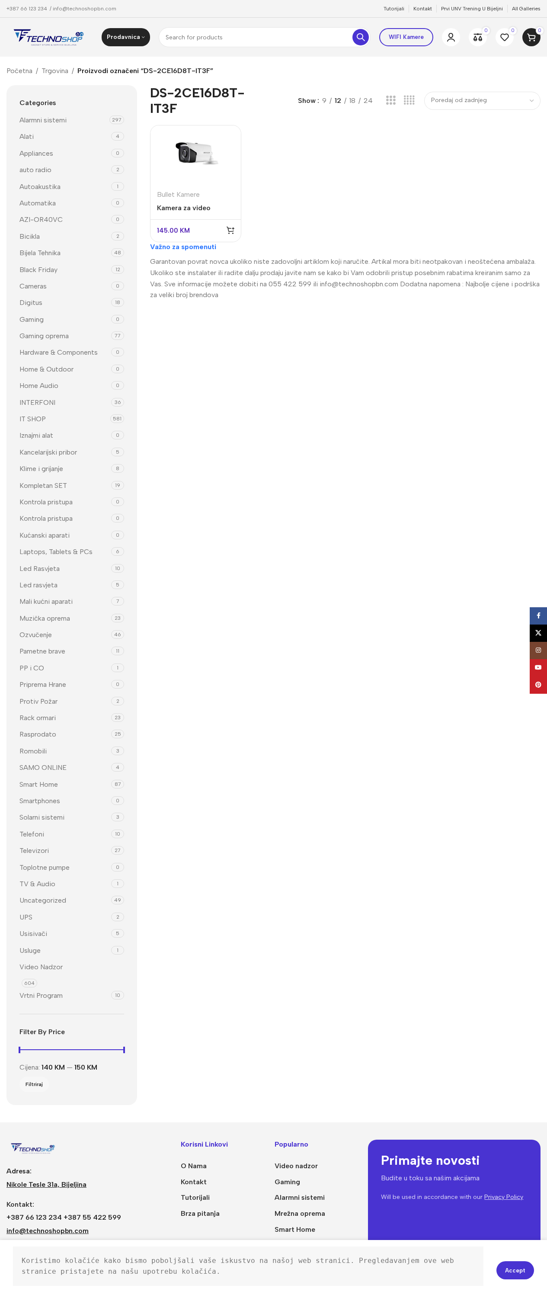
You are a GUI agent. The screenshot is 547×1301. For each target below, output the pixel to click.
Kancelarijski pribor (48, 452)
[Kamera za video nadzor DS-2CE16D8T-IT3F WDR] (195, 154)
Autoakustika (40, 187)
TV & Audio (37, 884)
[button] (230, 230)
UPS (25, 917)
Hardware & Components (58, 352)
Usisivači (33, 933)
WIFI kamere (406, 37)
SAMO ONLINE (43, 767)
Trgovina (55, 71)
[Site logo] (49, 36)
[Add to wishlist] (229, 172)
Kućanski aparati (44, 535)
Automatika (37, 203)
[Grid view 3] (390, 100)
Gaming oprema (44, 336)
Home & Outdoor (46, 369)
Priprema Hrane (42, 684)
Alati (26, 136)
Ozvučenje (35, 635)
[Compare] (229, 136)
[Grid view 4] (409, 100)
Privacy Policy (503, 1197)
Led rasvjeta (38, 585)
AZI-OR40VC (41, 219)
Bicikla (29, 236)
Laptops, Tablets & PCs (56, 552)
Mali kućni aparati (46, 601)
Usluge (30, 950)
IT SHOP (32, 419)
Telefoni (31, 834)
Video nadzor (296, 1166)
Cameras (33, 286)
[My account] (451, 37)
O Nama (194, 1166)
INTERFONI (37, 402)
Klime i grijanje (41, 469)
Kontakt (194, 1182)
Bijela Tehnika (40, 253)
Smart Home (38, 784)
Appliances (36, 153)
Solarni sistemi (41, 817)
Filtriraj (34, 1084)
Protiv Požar (38, 701)
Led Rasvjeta (39, 568)
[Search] (360, 37)
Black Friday (38, 270)
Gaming (31, 319)
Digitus (30, 302)
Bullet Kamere (178, 194)
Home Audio (38, 385)
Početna (19, 71)
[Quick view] (229, 154)
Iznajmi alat (36, 435)
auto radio (35, 170)
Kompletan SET (43, 485)
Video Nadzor (41, 967)
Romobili (33, 751)
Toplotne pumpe (44, 867)
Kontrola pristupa (46, 502)
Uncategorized (42, 900)
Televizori (34, 850)
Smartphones (39, 801)
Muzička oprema (44, 618)
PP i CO (31, 668)
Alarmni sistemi (43, 120)
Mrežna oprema (300, 1213)
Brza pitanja (200, 1213)
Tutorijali (195, 1197)
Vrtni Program (41, 995)
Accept (515, 1270)
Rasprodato (37, 734)
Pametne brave (42, 651)
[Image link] (33, 1148)
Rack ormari (37, 718)
